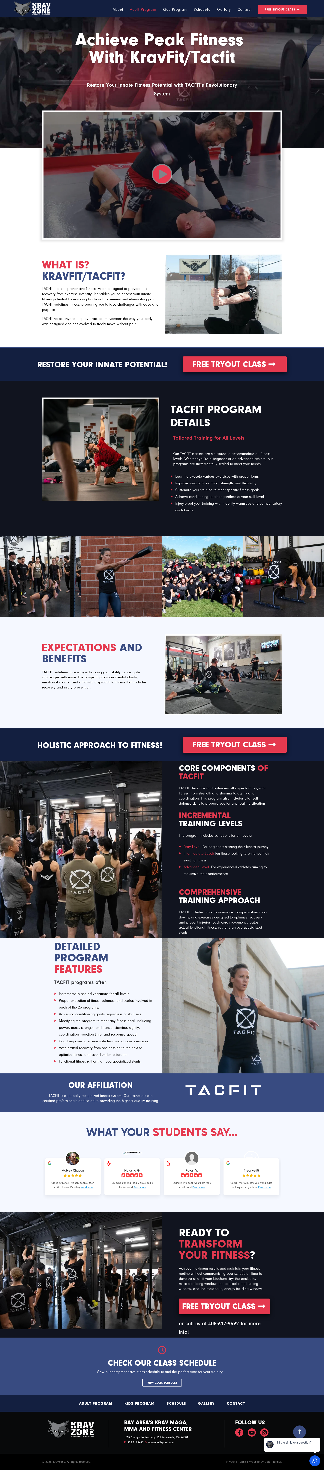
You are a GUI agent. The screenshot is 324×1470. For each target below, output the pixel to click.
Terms (242, 1461)
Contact (236, 1403)
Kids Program (139, 1403)
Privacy (230, 1461)
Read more (87, 1187)
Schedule (176, 1403)
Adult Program (95, 1403)
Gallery (206, 1403)
